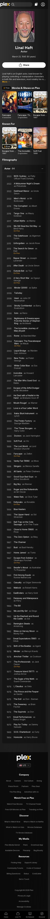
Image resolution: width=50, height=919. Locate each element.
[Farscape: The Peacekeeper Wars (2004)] (25, 105)
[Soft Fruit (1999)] (40, 141)
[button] (43, 4)
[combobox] (23, 4)
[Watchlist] (36, 4)
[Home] (5, 4)
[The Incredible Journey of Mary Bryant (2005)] (25, 141)
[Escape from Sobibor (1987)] (40, 105)
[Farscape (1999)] (9, 105)
